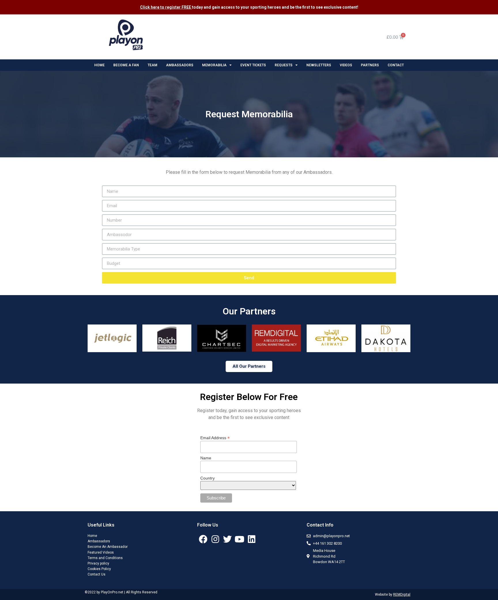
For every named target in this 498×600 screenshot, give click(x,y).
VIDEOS (346, 65)
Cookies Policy (99, 569)
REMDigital (401, 595)
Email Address (215, 437)
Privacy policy (98, 563)
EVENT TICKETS (253, 65)
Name (205, 458)
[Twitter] (227, 539)
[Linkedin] (252, 539)
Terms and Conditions (105, 558)
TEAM (152, 65)
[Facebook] (203, 539)
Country (207, 478)
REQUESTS (284, 65)
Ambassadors (99, 541)
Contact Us (96, 574)
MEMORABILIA (214, 65)
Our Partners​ (249, 311)
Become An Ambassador (108, 547)
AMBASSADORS (179, 65)
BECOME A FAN (126, 65)
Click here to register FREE (166, 7)
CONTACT (396, 65)
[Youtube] (239, 539)
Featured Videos (101, 552)
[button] (249, 366)
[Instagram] (215, 539)
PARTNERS (370, 65)
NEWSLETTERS (318, 65)
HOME (99, 65)
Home (92, 536)
